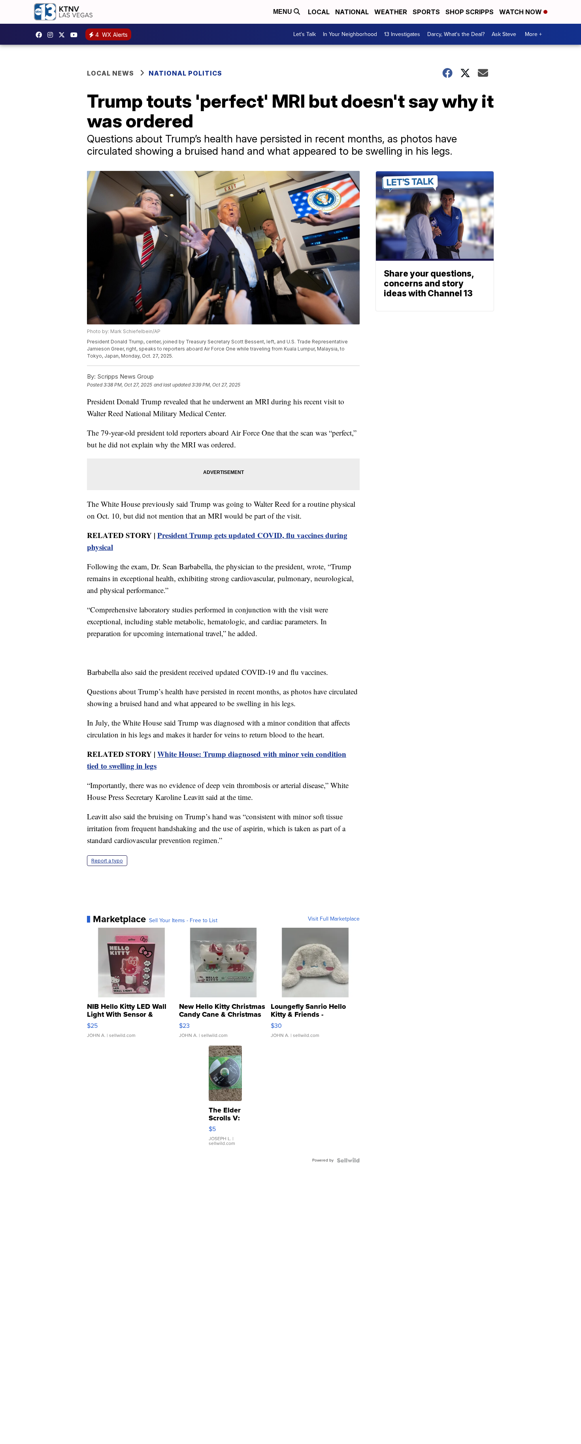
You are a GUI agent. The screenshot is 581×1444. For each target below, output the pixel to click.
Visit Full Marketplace (334, 919)
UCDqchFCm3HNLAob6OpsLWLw (75, 35)
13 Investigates (402, 34)
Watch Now (521, 12)
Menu (283, 11)
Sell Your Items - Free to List (183, 920)
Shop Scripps (469, 12)
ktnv (52, 35)
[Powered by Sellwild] (348, 1160)
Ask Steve (504, 34)
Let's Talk (304, 34)
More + (533, 34)
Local (319, 12)
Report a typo (107, 861)
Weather (390, 12)
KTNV (63, 35)
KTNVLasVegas (41, 35)
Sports (426, 12)
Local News (110, 73)
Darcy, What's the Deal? (456, 34)
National (352, 12)
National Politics (185, 73)
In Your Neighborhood (350, 34)
